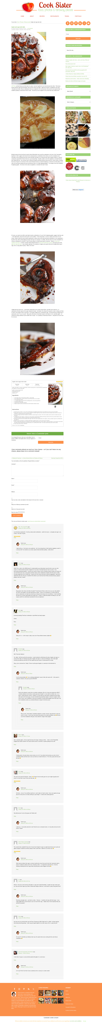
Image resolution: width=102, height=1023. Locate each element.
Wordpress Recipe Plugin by (18, 425)
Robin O (20, 734)
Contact (67, 994)
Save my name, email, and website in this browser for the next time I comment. (27, 499)
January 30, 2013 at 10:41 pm (27, 933)
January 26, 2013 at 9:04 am (24, 773)
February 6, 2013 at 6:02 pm (31, 710)
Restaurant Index (69, 1003)
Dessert (22, 29)
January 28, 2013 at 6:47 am (24, 881)
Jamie (19, 563)
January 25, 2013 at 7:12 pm (24, 736)
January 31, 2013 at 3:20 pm (29, 688)
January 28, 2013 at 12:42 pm (27, 544)
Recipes (28, 29)
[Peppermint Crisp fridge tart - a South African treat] (72, 117)
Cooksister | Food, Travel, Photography (51, 7)
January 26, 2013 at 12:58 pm (24, 809)
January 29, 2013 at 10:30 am (27, 789)
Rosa (19, 610)
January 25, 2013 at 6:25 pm (24, 650)
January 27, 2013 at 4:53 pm (24, 843)
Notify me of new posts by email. (18, 509)
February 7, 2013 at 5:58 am (24, 953)
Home (67, 990)
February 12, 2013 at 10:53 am (27, 967)
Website (13, 491)
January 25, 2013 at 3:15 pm (24, 564)
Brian (19, 807)
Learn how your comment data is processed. (37, 521)
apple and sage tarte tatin (16, 244)
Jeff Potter (13, 86)
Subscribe (50, 442)
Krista (19, 771)
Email (12, 485)
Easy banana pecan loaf (70, 63)
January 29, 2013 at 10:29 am (27, 751)
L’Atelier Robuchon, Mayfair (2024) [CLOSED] (75, 73)
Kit (18, 879)
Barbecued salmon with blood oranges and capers (76, 81)
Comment (13, 464)
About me (68, 997)
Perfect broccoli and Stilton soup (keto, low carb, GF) (76, 76)
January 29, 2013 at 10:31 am (27, 823)
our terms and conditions (75, 1021)
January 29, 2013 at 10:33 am (27, 859)
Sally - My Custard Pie (22, 526)
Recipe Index (68, 1000)
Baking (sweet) (15, 29)
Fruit (25, 29)
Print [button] (55, 407)
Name (12, 478)
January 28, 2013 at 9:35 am (24, 917)
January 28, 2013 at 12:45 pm (27, 631)
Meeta (19, 916)
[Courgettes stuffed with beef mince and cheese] (84, 117)
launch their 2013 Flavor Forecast (46, 242)
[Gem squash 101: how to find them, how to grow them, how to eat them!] (72, 143)
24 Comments (30, 28)
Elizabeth (20, 649)
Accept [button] (84, 1021)
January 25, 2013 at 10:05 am (24, 528)
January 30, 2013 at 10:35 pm (27, 896)
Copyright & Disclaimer (71, 1007)
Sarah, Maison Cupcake (23, 841)
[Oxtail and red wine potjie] (84, 130)
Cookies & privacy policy (71, 1010)
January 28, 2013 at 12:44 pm (27, 587)
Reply (15, 537)
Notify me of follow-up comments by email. (20, 504)
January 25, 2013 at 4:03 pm (24, 611)
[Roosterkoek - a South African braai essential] (72, 130)
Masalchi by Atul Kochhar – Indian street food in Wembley (77, 78)
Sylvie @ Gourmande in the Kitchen (25, 951)
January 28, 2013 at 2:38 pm (26, 673)
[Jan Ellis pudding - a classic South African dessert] (84, 143)
